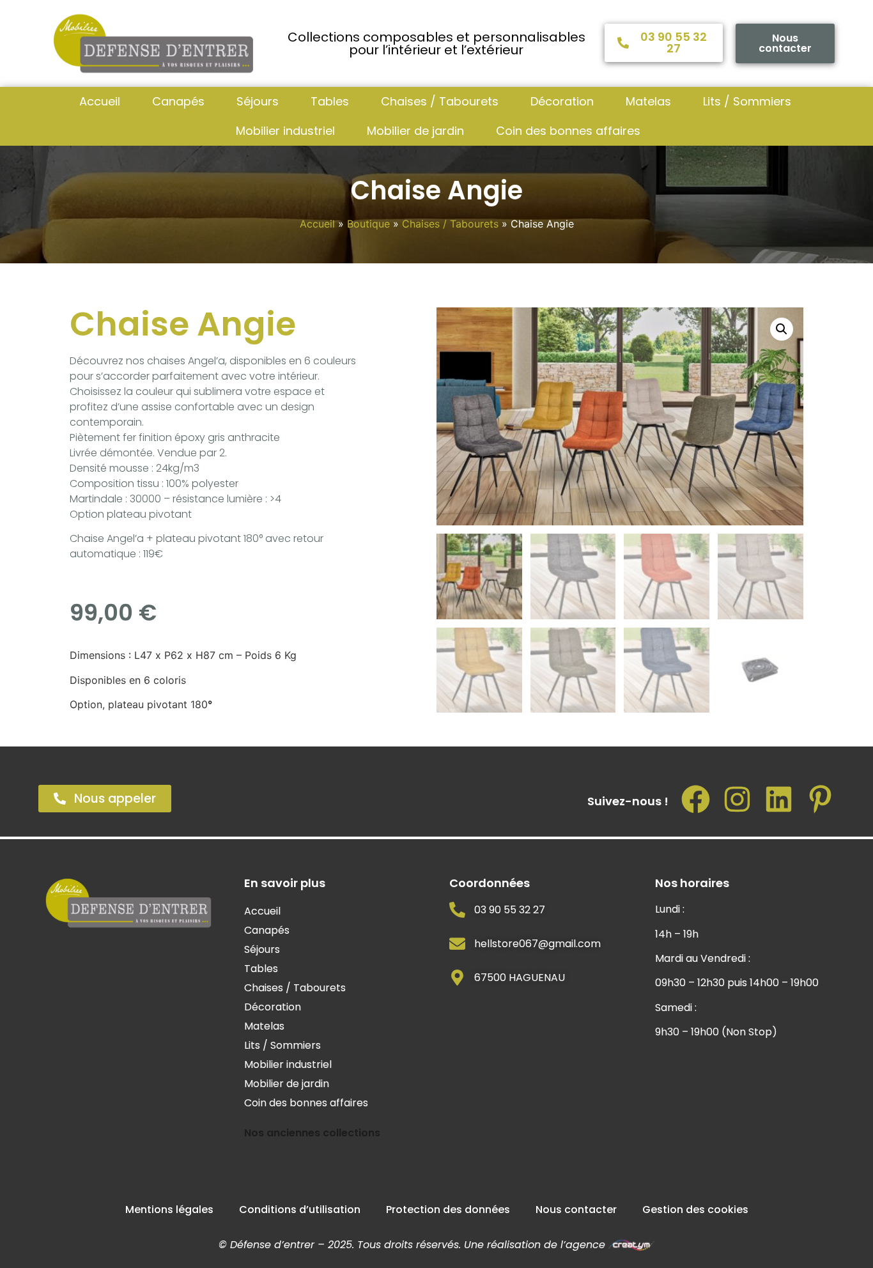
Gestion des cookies (695, 1209)
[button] (781, 329)
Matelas (648, 101)
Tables (330, 101)
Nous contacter (576, 1209)
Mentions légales (169, 1209)
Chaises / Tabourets (439, 101)
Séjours (257, 101)
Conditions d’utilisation (299, 1209)
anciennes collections (323, 1132)
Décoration (562, 101)
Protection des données (448, 1209)
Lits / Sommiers (747, 101)
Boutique (368, 223)
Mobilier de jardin (415, 131)
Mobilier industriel (285, 131)
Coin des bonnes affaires (568, 131)
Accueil (99, 101)
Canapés (178, 101)
